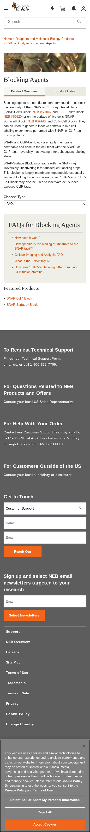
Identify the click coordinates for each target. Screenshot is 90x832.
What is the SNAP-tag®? (32, 261)
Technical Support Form (41, 358)
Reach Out (22, 551)
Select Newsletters (24, 615)
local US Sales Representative (49, 402)
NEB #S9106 (42, 112)
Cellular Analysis (18, 43)
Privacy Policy (15, 790)
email (73, 432)
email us (10, 364)
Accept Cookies (45, 824)
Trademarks (16, 683)
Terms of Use (17, 672)
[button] (79, 21)
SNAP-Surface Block (22, 304)
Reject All (45, 812)
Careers (12, 652)
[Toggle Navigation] (6, 10)
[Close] (84, 746)
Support (13, 631)
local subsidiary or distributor (48, 475)
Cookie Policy (18, 714)
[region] (45, 785)
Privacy (12, 704)
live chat (46, 438)
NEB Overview (18, 642)
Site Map (13, 662)
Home (8, 39)
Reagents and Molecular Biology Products (45, 39)
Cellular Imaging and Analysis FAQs (40, 255)
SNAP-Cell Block (19, 298)
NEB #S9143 (37, 121)
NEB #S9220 (13, 116)
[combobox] (39, 21)
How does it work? (27, 238)
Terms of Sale (17, 693)
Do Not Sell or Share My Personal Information (45, 800)
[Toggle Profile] (83, 8)
